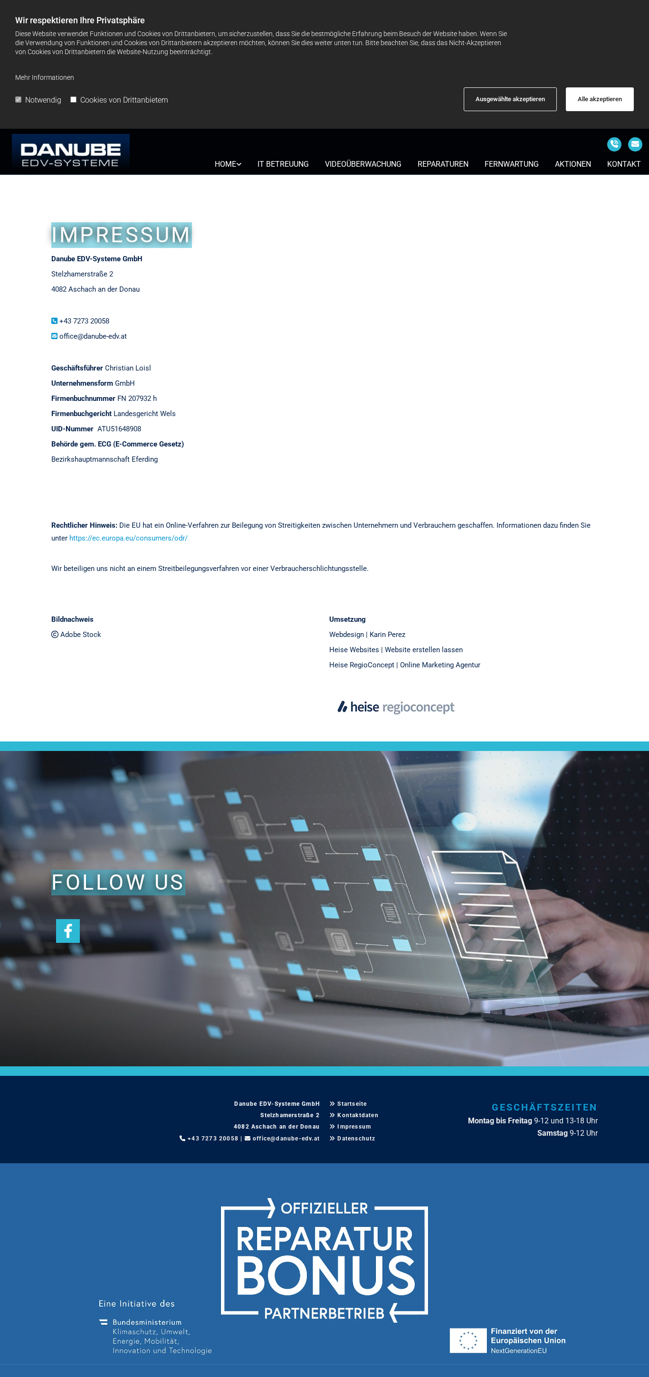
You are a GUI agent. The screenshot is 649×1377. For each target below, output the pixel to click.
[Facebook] (68, 931)
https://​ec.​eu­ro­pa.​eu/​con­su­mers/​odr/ (128, 538)
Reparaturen (443, 164)
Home (225, 164)
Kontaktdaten (357, 1115)
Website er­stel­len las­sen (424, 650)
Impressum (354, 1126)
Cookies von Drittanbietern (124, 99)
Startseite (352, 1104)
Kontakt (624, 164)
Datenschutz (356, 1138)
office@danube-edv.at (93, 336)
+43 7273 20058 (84, 321)
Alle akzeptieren (600, 99)
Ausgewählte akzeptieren (510, 99)
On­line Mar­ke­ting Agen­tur (440, 665)
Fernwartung (512, 164)
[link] (228, 164)
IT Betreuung (283, 164)
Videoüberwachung (363, 164)
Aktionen (573, 164)
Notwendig (43, 99)
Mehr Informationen (44, 77)
